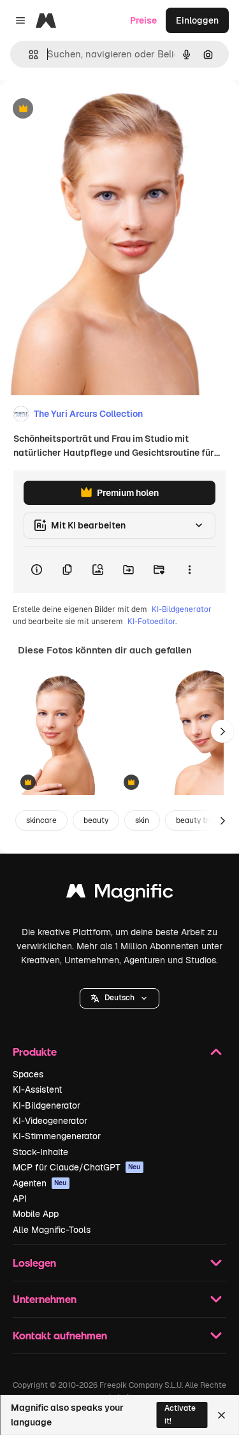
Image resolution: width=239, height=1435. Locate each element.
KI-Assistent (37, 1089)
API (20, 1198)
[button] (119, 998)
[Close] (221, 1415)
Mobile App (36, 1214)
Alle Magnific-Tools (52, 1229)
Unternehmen (44, 1299)
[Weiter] (222, 731)
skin (142, 820)
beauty (95, 820)
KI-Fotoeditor (151, 621)
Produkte (35, 1051)
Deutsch (119, 998)
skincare (41, 820)
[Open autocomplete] (28, 54)
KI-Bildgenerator (182, 609)
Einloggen (197, 20)
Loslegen (34, 1262)
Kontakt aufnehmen (60, 1335)
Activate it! (180, 1414)
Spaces (28, 1074)
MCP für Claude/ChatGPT (77, 1167)
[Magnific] (119, 894)
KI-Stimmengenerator (57, 1136)
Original (81, 109)
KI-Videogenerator (50, 1120)
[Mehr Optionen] (189, 570)
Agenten (40, 1183)
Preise (143, 20)
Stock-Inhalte (40, 1152)
